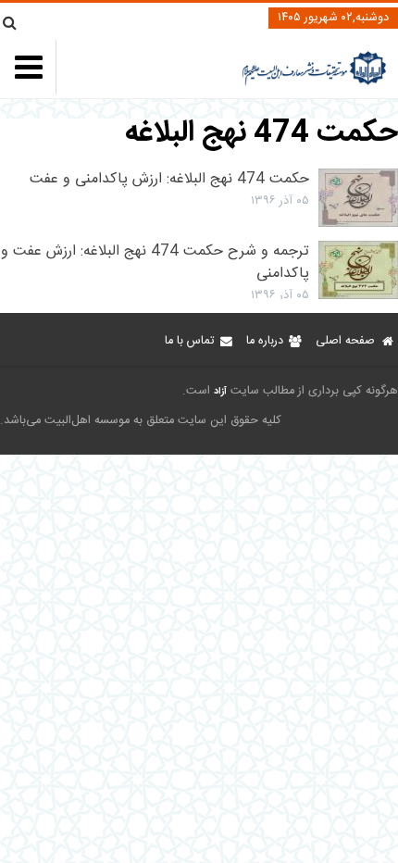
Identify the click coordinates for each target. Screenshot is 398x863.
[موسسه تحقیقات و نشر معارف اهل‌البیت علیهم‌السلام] (314, 82)
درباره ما (264, 341)
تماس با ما (189, 341)
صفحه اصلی (345, 341)
